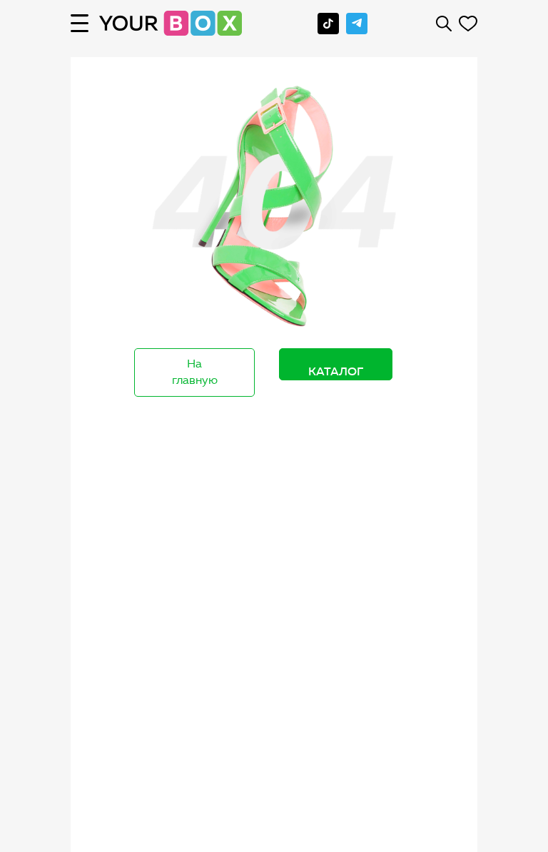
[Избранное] (468, 23)
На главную (195, 372)
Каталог (335, 371)
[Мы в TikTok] (328, 23)
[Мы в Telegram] (356, 23)
